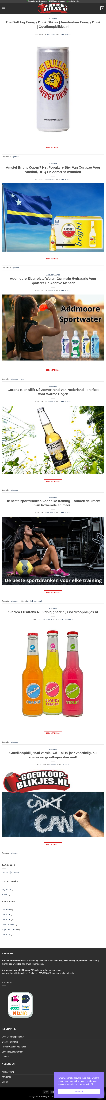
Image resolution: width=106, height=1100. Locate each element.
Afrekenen (6, 1077)
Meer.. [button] (94, 1084)
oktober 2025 (8, 925)
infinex (66, 765)
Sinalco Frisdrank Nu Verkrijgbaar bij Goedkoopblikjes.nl (53, 612)
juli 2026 (6, 909)
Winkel (5, 1082)
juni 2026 (6, 915)
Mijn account (8, 1072)
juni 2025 (6, 934)
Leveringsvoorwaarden (12, 1052)
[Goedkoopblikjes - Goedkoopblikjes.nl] (53, 8)
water (57, 275)
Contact (5, 1057)
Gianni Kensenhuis (65, 619)
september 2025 (9, 929)
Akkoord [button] (79, 1091)
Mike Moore (66, 34)
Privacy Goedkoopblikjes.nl (14, 1047)
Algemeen (53, 18)
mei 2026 (6, 919)
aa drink (30, 601)
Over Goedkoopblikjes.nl (13, 1037)
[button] (3, 8)
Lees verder (53, 148)
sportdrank (38, 601)
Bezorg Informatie (10, 1042)
